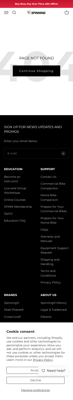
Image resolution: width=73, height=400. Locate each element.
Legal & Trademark (54, 310)
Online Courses (15, 200)
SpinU (8, 213)
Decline (35, 380)
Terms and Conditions (48, 273)
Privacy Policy (43, 360)
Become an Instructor (12, 179)
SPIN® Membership (18, 206)
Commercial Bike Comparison (53, 186)
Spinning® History (54, 303)
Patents (46, 317)
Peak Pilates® (14, 310)
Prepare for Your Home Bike (52, 220)
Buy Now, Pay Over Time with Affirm (36, 3)
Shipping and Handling (50, 262)
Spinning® (11, 303)
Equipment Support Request (55, 250)
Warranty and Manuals (50, 239)
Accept (36, 370)
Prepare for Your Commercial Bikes (54, 209)
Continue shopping (36, 71)
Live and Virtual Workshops (15, 190)
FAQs (44, 230)
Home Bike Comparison (49, 197)
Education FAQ (15, 220)
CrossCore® (12, 317)
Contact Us (48, 177)
